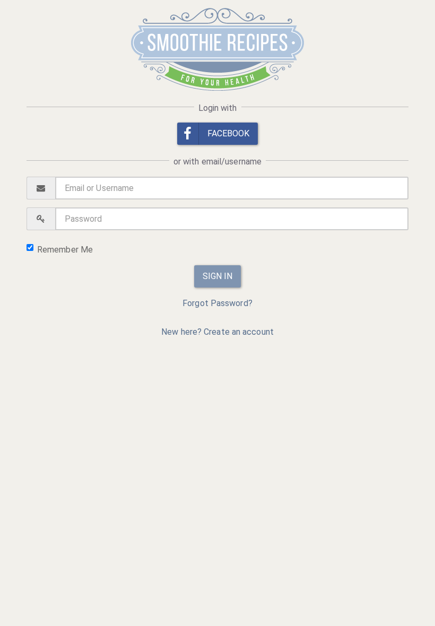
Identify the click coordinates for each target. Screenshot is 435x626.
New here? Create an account (217, 332)
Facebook (228, 133)
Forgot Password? (217, 303)
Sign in (218, 276)
